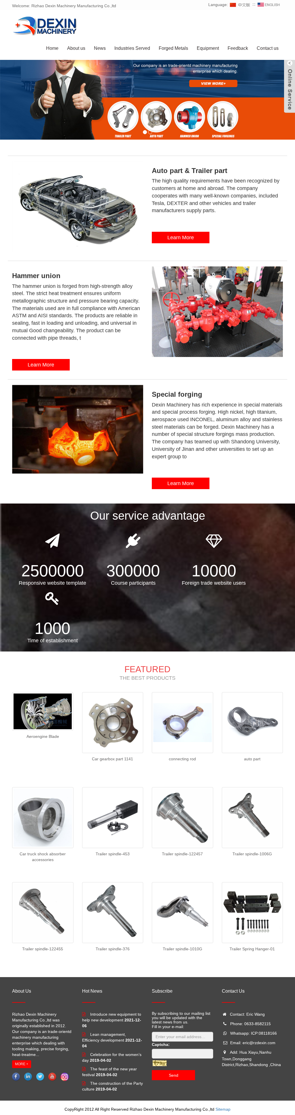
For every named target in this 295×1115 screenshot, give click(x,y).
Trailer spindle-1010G (182, 949)
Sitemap (222, 1109)
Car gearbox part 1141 (112, 759)
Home (52, 48)
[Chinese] (240, 4)
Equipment (208, 48)
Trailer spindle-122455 (42, 949)
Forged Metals (173, 48)
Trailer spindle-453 (113, 854)
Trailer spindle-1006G (252, 854)
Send (173, 1075)
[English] (269, 4)
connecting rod (182, 759)
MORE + (21, 1064)
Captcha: (161, 1044)
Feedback (238, 48)
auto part (252, 759)
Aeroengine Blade (43, 736)
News (100, 48)
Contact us (268, 48)
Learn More (180, 237)
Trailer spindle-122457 (182, 854)
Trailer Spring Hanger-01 (252, 949)
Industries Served (132, 48)
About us (76, 48)
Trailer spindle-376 (113, 949)
